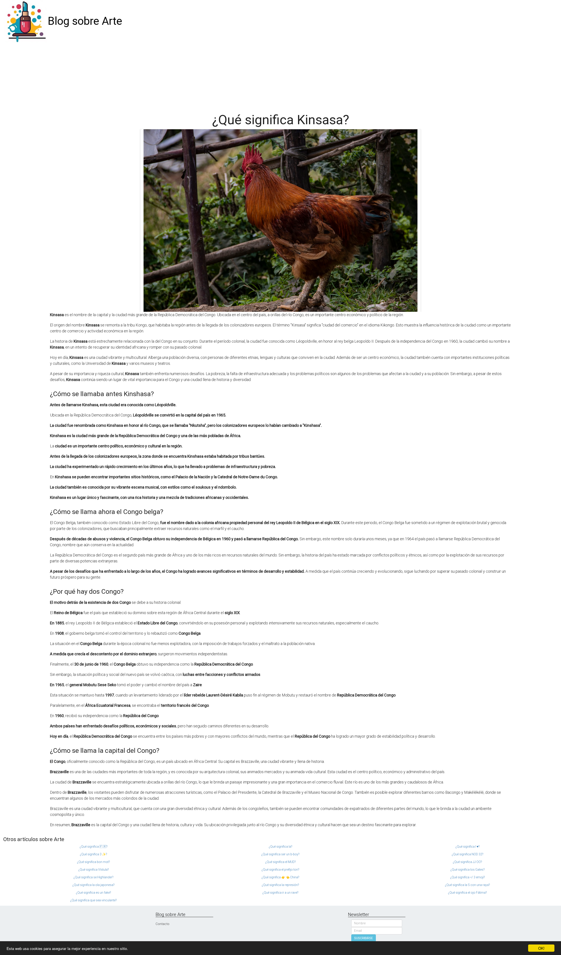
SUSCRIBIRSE (363, 938)
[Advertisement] (280, 75)
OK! (541, 948)
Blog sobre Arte (85, 21)
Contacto (162, 924)
